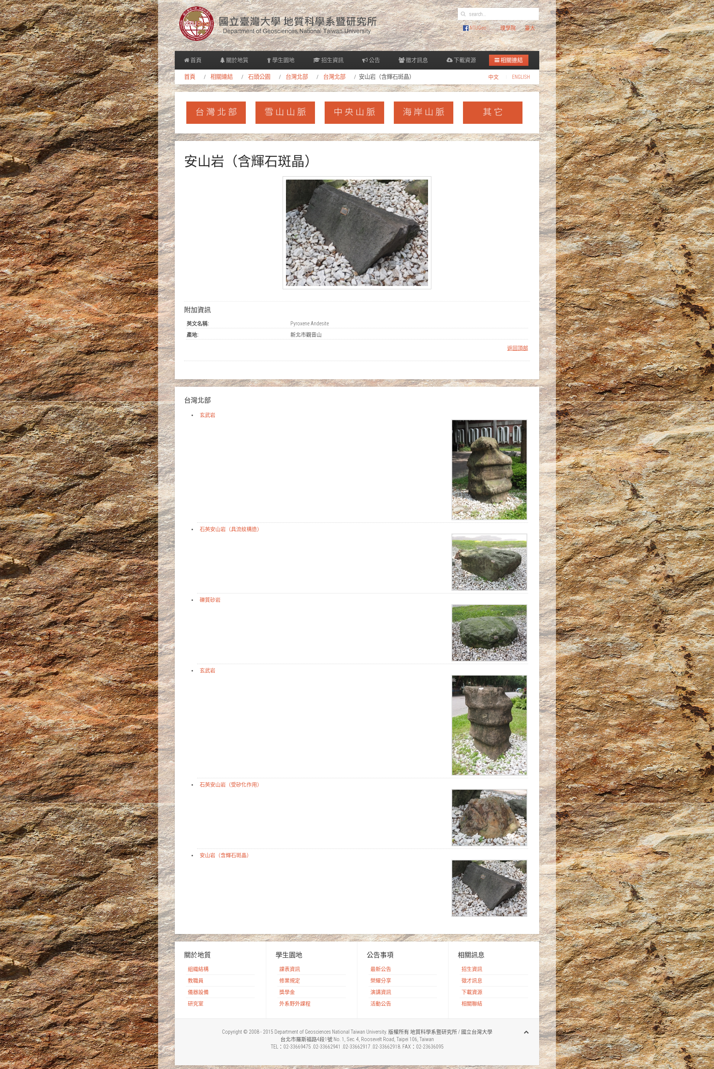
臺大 (530, 28)
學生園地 (283, 60)
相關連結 (511, 60)
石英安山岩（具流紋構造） (231, 529)
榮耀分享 (380, 980)
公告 (374, 60)
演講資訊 (380, 992)
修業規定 (289, 980)
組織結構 (198, 969)
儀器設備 (198, 992)
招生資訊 (332, 60)
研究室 (195, 1004)
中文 (493, 77)
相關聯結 (471, 1004)
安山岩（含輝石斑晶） (226, 855)
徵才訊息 (416, 60)
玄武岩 (207, 415)
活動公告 (380, 1004)
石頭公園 (259, 77)
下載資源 (464, 60)
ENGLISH (521, 77)
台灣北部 (297, 77)
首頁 (195, 60)
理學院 (508, 28)
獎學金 (287, 992)
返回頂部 (517, 348)
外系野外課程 (295, 1004)
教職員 (195, 980)
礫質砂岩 (210, 600)
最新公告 (380, 969)
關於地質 (236, 60)
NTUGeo (477, 28)
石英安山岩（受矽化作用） (231, 785)
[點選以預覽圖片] (357, 232)
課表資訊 (289, 969)
